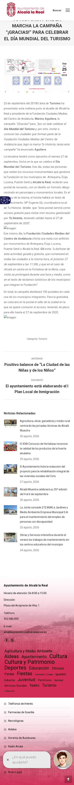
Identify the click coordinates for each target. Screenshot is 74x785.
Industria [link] (9, 680)
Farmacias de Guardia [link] (21, 712)
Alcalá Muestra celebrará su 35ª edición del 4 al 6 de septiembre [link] (43, 492)
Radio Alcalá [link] (15, 746)
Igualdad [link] (61, 674)
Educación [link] (39, 668)
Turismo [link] (43, 338)
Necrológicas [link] (16, 720)
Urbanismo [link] (9, 691)
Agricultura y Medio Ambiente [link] (28, 651)
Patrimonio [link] (45, 680)
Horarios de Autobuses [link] (21, 737)
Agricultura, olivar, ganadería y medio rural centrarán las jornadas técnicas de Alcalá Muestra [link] (45, 425)
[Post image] (10, 423)
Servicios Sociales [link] (15, 685)
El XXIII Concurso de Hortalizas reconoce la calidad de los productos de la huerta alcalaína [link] (44, 448)
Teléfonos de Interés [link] (20, 703)
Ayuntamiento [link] (34, 656)
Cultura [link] (58, 656)
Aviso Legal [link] (15, 772)
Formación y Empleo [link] (44, 674)
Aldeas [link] (11, 656)
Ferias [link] (9, 674)
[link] (67, 10)
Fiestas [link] (24, 673)
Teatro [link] (34, 685)
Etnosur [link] (58, 668)
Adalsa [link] (12, 729)
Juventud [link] (26, 679)
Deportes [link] (15, 667)
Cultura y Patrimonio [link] (29, 662)
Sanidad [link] (58, 680)
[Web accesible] (4, 200)
